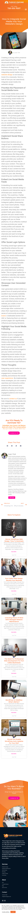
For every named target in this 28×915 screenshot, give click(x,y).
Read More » (14, 551)
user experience (7, 378)
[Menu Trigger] (25, 9)
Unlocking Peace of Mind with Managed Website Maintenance (14, 619)
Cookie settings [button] (5, 912)
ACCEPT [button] (13, 911)
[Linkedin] (3, 900)
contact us (13, 399)
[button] (7, 445)
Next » (21, 763)
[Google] (5, 900)
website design (6, 75)
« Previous (8, 763)
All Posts (12, 497)
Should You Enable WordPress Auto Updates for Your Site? (14, 741)
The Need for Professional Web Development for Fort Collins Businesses (14, 661)
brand (3, 316)
